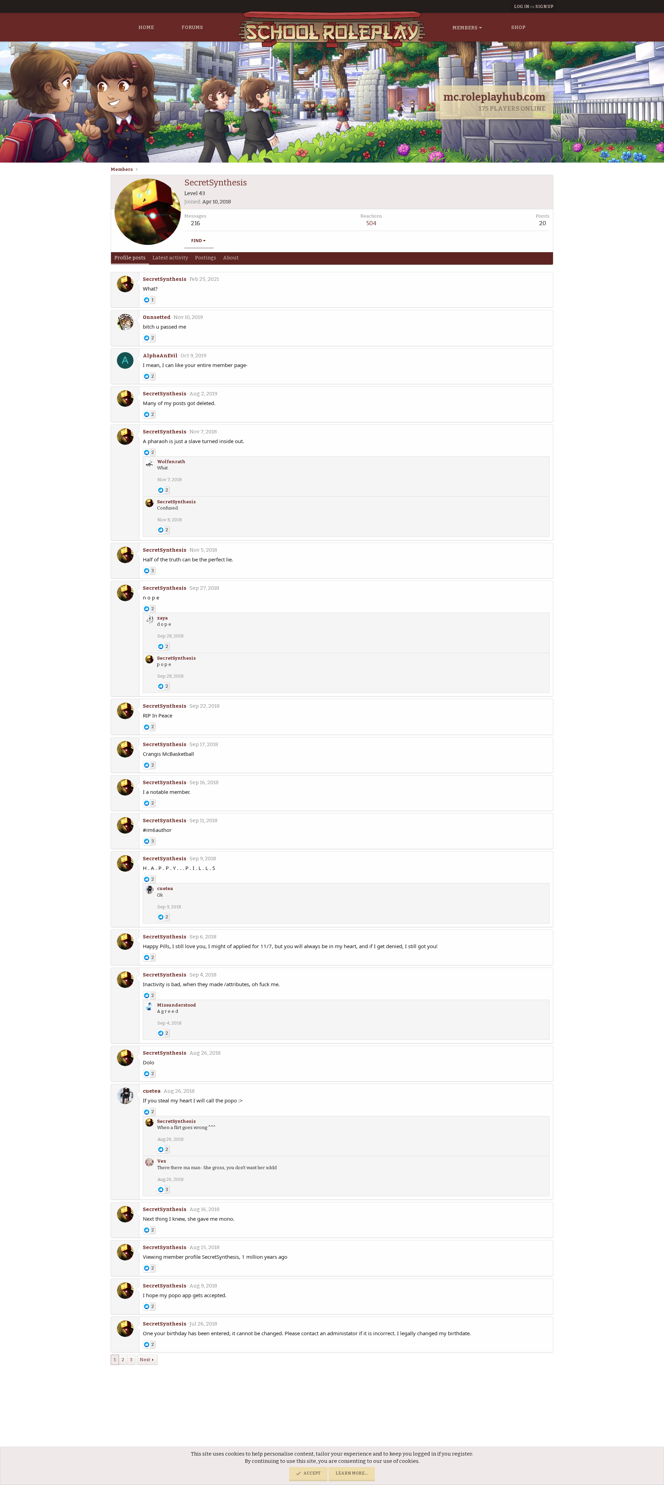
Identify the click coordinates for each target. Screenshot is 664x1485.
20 (542, 223)
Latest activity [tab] (170, 258)
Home (146, 27)
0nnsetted (156, 317)
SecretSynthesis (164, 279)
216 (195, 223)
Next (145, 1359)
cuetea (165, 888)
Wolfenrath (171, 461)
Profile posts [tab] (130, 258)
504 (371, 223)
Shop (518, 27)
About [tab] (231, 258)
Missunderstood (176, 1005)
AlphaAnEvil (160, 355)
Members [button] (465, 28)
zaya (162, 618)
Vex (161, 1161)
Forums (192, 27)
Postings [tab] (205, 258)
